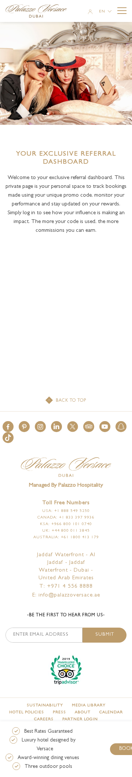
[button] (8, 426)
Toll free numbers (66, 503)
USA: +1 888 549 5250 (66, 511)
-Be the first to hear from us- (66, 615)
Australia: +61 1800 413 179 (66, 537)
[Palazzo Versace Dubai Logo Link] (39, 11)
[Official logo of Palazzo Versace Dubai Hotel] (66, 468)
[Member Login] (90, 13)
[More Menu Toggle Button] (121, 10)
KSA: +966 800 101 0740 (66, 524)
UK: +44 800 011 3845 (66, 531)
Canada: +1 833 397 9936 (66, 518)
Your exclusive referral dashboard (66, 158)
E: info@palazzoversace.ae (66, 595)
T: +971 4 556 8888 (66, 587)
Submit (104, 634)
